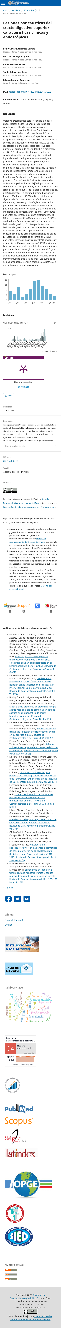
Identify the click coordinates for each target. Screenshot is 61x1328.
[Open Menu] (3, 3)
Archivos (16, 10)
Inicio (5, 10)
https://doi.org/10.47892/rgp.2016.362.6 (30, 91)
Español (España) (14, 919)
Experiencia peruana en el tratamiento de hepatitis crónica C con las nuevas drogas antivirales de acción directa (32, 872)
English (9, 924)
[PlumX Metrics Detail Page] (23, 369)
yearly (54, 351)
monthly (45, 351)
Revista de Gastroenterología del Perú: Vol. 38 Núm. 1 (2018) (31, 803)
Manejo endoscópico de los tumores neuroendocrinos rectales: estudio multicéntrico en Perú (31, 797)
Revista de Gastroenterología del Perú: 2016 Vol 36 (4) (33, 780)
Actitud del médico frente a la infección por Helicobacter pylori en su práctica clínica (32, 731)
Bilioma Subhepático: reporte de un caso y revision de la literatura (33, 747)
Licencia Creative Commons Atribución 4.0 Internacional (29, 507)
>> (12, 887)
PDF (10, 395)
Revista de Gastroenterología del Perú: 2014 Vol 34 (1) (31, 718)
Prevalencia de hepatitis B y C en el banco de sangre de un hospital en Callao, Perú (32, 821)
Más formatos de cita (15, 446)
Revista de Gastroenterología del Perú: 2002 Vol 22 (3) (31, 736)
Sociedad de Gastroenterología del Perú (28, 1297)
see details (23, 386)
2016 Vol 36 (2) (31, 10)
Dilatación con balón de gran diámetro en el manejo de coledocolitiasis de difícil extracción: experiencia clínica (32, 775)
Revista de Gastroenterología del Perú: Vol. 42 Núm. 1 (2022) (32, 669)
